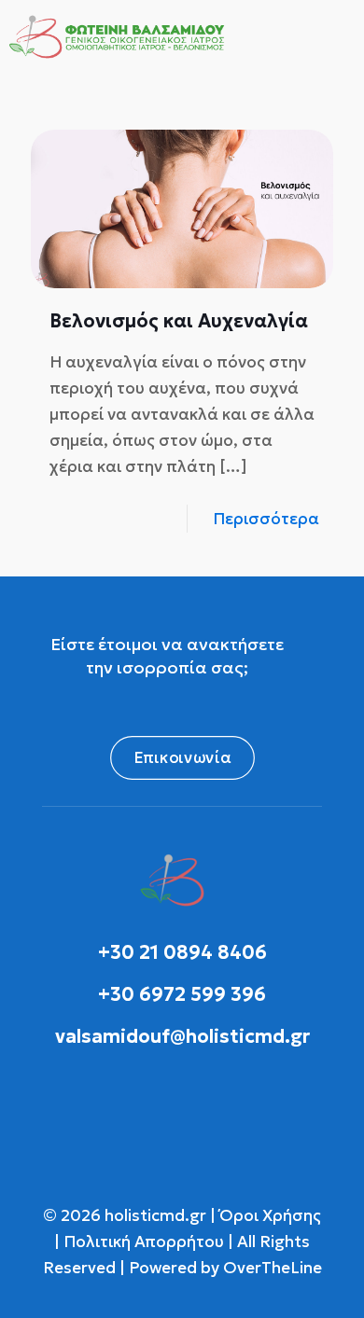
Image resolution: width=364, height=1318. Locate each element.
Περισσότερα (266, 518)
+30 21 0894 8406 (182, 952)
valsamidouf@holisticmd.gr (182, 1036)
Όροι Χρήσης (268, 1215)
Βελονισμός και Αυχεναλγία (178, 321)
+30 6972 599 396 (182, 994)
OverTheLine (272, 1267)
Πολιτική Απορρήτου (143, 1241)
